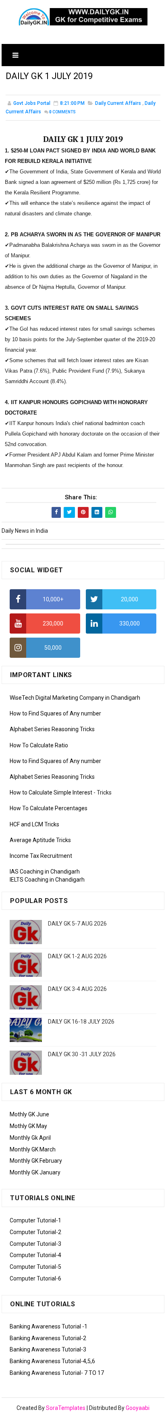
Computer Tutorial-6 (35, 1278)
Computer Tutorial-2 (35, 1232)
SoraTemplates (65, 1408)
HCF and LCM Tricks (34, 824)
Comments (62, 112)
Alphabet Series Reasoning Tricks (52, 729)
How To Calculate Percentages (48, 808)
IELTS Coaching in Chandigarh (47, 879)
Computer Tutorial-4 (35, 1255)
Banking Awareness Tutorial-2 (48, 1338)
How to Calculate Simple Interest (51, 792)
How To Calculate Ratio (39, 745)
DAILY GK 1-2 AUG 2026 (77, 956)
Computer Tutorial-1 (35, 1220)
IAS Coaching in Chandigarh (45, 871)
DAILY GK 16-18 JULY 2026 (81, 1021)
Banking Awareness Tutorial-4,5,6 (52, 1361)
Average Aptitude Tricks (40, 840)
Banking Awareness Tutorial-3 (48, 1349)
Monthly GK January (35, 1172)
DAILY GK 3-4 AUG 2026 (77, 989)
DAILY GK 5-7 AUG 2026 (77, 923)
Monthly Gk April (30, 1137)
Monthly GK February (36, 1160)
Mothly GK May (28, 1126)
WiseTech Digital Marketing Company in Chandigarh (75, 697)
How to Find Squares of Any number (55, 713)
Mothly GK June (29, 1114)
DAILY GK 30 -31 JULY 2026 (82, 1054)
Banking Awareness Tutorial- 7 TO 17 (57, 1373)
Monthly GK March (33, 1149)
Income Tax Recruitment (41, 856)
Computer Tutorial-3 (35, 1244)
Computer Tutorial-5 (35, 1267)
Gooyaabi (137, 1408)
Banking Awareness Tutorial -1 (48, 1326)
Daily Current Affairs (118, 103)
